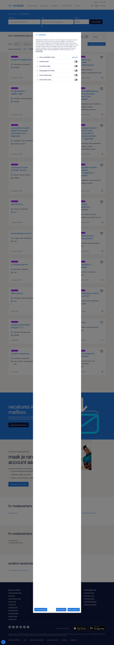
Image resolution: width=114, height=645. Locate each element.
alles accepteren (74, 609)
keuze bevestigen (40, 609)
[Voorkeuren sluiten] (3, 642)
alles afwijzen (61, 609)
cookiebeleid (39, 51)
